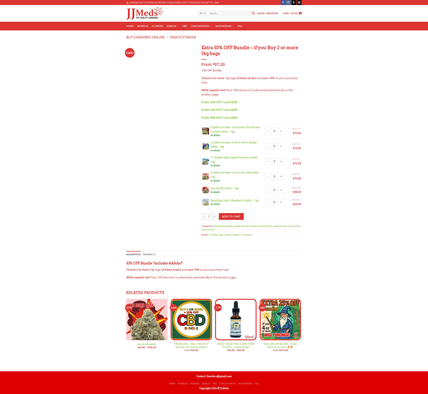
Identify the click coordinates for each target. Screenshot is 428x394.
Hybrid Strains (265, 226)
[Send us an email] (299, 2)
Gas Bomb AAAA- (146, 344)
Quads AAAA (294, 226)
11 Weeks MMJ (215, 234)
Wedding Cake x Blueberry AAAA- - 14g (234, 200)
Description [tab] (133, 254)
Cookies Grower (232, 234)
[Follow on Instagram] (288, 2)
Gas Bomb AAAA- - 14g (225, 188)
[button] (292, 13)
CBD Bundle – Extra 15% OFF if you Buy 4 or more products (191, 345)
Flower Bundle (241, 226)
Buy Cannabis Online (145, 37)
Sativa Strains (208, 229)
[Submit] (253, 13)
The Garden (246, 234)
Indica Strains (183, 37)
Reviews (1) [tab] (149, 254)
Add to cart (231, 216)
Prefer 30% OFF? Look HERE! (219, 118)
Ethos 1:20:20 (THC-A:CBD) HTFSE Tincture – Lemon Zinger (236, 345)
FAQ (240, 26)
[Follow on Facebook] (283, 2)
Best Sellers (218, 226)
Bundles (142, 26)
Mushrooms (224, 26)
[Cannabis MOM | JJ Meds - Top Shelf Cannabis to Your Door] (159, 13)
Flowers (157, 26)
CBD (184, 26)
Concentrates (200, 26)
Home (130, 26)
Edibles (171, 26)
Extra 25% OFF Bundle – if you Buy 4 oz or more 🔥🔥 (280, 345)
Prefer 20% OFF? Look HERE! (219, 102)
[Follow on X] (293, 2)
